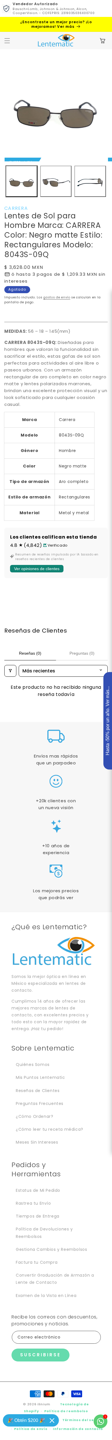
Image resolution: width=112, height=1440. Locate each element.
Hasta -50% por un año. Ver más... (107, 721)
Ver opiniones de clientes (36, 568)
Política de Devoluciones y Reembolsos (44, 1232)
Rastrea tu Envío (33, 1203)
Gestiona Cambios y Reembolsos (51, 1249)
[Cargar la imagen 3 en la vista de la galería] (90, 181)
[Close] (52, 1420)
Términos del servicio (83, 1420)
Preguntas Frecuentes (39, 1103)
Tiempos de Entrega (37, 1216)
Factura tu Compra (36, 1262)
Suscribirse (40, 1355)
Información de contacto (78, 1429)
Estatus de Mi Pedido (38, 1190)
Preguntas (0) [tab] (81, 653)
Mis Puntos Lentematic (40, 1077)
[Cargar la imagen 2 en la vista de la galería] (56, 181)
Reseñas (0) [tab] (30, 653)
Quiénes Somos (33, 1064)
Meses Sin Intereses (37, 1142)
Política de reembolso (66, 1411)
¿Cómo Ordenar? (34, 1116)
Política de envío (30, 1429)
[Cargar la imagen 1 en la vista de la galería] (21, 181)
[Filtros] (10, 671)
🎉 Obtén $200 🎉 (26, 1420)
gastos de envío (56, 297)
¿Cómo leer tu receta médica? (49, 1129)
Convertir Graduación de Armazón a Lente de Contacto (55, 1278)
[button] (7, 40)
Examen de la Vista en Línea (46, 1295)
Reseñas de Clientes (37, 1090)
